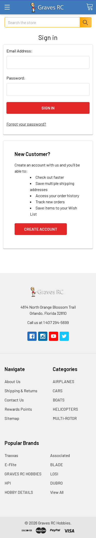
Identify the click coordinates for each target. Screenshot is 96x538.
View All (56, 492)
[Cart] (89, 7)
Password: (15, 77)
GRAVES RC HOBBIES (23, 473)
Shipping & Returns (21, 390)
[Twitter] (64, 336)
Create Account (40, 229)
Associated (60, 455)
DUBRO (56, 482)
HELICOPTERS (65, 409)
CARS (57, 390)
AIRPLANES (63, 381)
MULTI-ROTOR (65, 418)
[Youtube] (53, 336)
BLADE (56, 464)
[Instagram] (42, 336)
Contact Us (14, 399)
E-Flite (10, 464)
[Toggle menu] (7, 7)
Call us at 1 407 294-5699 (48, 322)
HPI (8, 482)
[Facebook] (32, 336)
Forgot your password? (26, 123)
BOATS (59, 399)
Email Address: (19, 50)
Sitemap (12, 418)
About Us (12, 381)
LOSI (54, 473)
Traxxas (11, 455)
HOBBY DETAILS (19, 492)
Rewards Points (18, 409)
